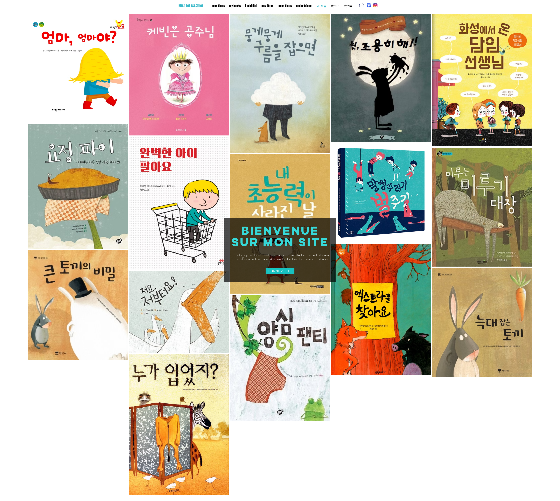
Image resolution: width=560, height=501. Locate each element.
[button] (280, 271)
